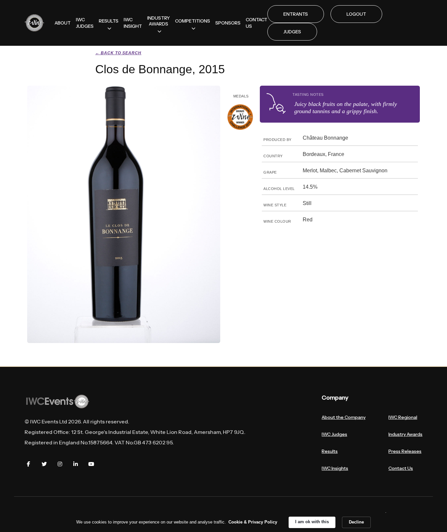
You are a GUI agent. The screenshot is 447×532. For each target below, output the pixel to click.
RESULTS (108, 21)
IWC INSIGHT (133, 23)
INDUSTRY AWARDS (158, 21)
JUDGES (292, 32)
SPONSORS (228, 23)
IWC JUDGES (85, 23)
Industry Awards (405, 434)
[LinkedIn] (76, 464)
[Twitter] (44, 464)
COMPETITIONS (192, 21)
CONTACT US (256, 23)
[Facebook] (28, 464)
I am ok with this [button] (312, 521)
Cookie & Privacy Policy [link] (252, 522)
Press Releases (404, 451)
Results (330, 451)
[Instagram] (60, 464)
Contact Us (400, 468)
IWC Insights (335, 468)
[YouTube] (91, 464)
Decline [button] (356, 522)
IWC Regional (402, 417)
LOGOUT (356, 14)
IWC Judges (334, 434)
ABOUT (63, 23)
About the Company (344, 417)
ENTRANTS (295, 14)
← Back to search (118, 53)
